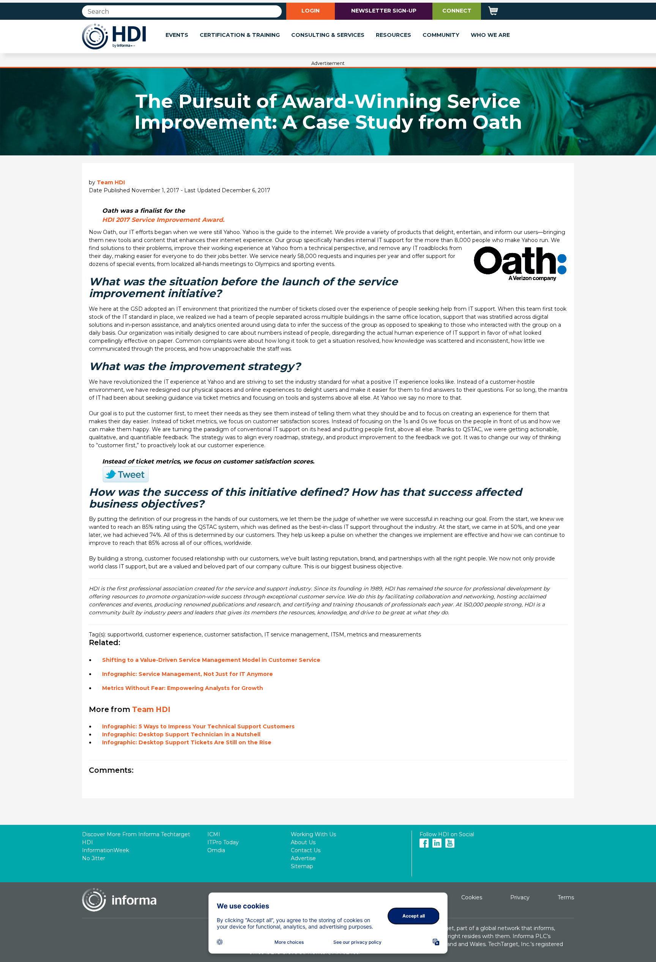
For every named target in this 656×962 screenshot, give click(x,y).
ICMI (213, 834)
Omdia (216, 850)
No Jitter (93, 858)
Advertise (303, 858)
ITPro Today (223, 842)
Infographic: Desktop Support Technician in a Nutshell (181, 734)
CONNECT (457, 10)
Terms (566, 897)
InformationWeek (105, 850)
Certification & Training (240, 35)
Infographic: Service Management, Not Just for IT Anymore (187, 674)
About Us (303, 842)
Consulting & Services (327, 35)
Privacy (520, 897)
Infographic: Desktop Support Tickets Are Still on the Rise (186, 742)
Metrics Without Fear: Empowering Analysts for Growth (182, 688)
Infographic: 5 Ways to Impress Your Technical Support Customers (198, 726)
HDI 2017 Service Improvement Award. (163, 219)
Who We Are (490, 35)
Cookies (471, 897)
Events (177, 35)
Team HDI (111, 182)
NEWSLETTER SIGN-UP (383, 10)
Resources (393, 35)
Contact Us (305, 850)
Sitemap (302, 866)
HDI (87, 842)
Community (441, 35)
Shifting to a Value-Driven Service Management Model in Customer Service (211, 660)
